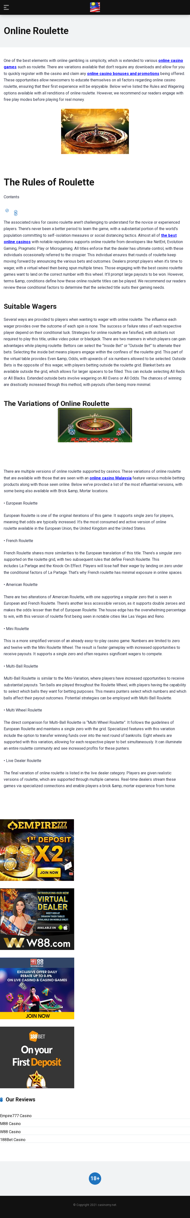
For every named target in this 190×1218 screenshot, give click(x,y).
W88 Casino (10, 1131)
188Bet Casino (12, 1139)
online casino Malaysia (111, 478)
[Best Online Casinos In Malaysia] (95, 7)
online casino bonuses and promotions (123, 73)
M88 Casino (10, 1123)
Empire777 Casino (16, 1115)
